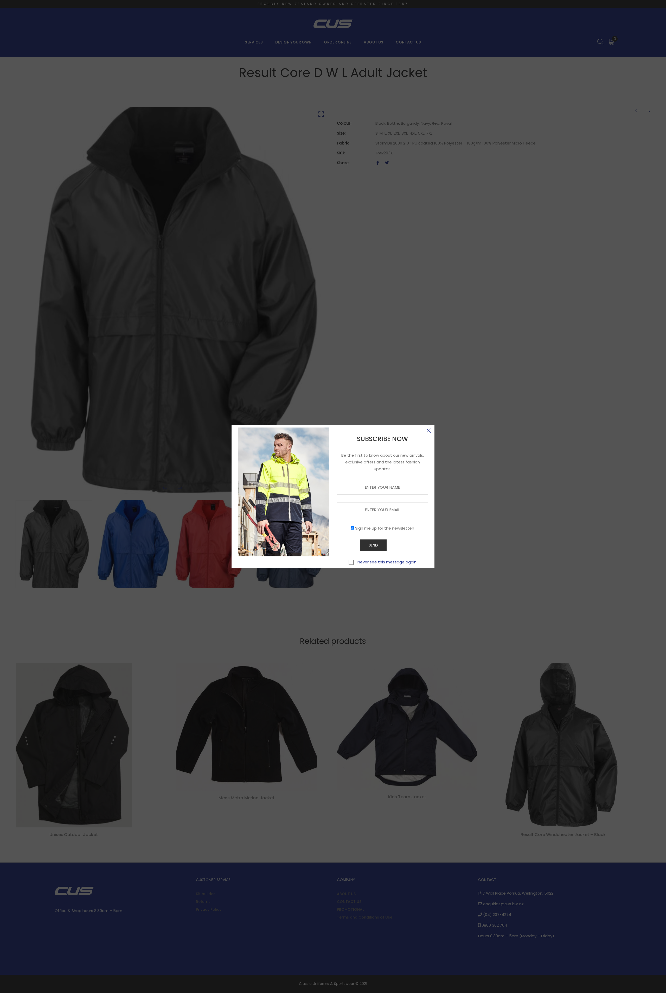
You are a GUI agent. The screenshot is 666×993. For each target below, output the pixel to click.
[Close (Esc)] (428, 430)
